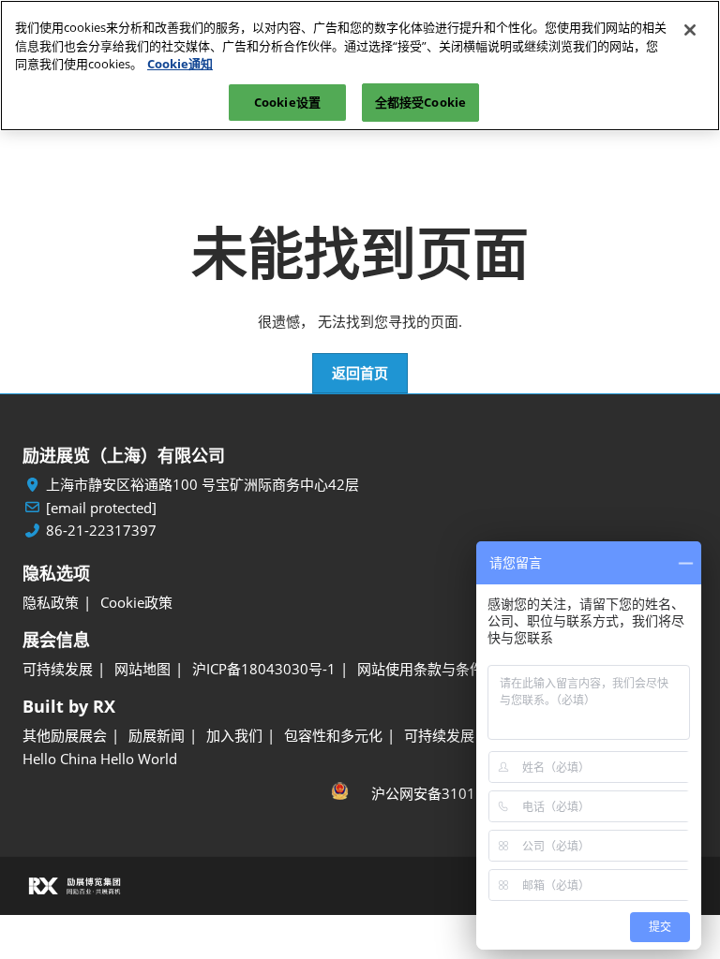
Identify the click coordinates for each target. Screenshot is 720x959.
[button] (360, 373)
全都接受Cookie (420, 102)
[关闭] (690, 30)
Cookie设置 (287, 102)
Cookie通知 (180, 63)
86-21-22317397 (101, 530)
